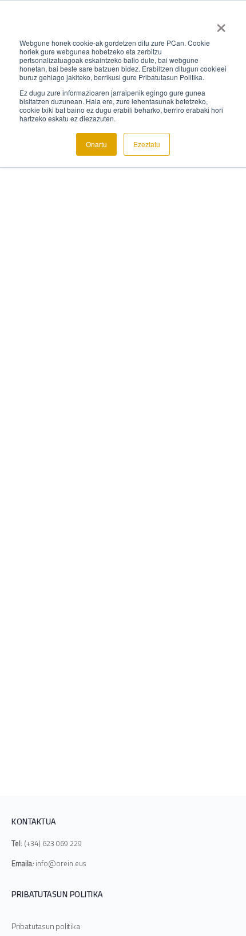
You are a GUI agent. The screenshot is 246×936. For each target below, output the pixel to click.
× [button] (221, 24)
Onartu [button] (96, 144)
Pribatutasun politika (45, 926)
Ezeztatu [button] (146, 144)
